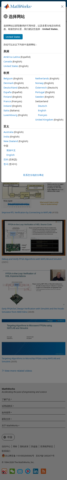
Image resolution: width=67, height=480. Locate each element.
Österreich (41, 87)
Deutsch (42, 105)
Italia (6, 110)
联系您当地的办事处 (33, 174)
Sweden (39, 96)
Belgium (8, 78)
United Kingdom (44, 119)
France (7, 101)
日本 (6, 159)
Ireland (8, 105)
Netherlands (42, 78)
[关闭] (62, 6)
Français (42, 115)
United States (11, 66)
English (42, 110)
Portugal (40, 92)
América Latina (12, 56)
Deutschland (10, 87)
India (6, 136)
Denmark (8, 83)
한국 (6, 164)
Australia (8, 132)
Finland (8, 96)
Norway (39, 83)
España (8, 92)
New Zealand (11, 141)
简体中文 (11, 150)
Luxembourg (10, 115)
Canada (8, 61)
